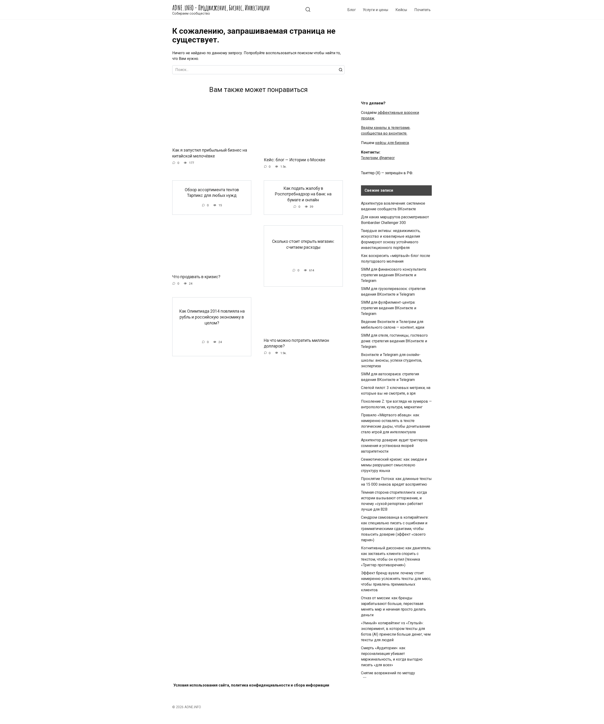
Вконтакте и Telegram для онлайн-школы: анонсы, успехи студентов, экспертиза (391, 360)
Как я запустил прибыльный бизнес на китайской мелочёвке (209, 153)
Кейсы (401, 10)
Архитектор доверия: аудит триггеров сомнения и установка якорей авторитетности (394, 446)
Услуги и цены (375, 10)
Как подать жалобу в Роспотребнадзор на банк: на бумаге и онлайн (303, 194)
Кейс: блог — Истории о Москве (294, 159)
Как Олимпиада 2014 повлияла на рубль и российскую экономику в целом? (212, 317)
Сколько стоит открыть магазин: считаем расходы (303, 244)
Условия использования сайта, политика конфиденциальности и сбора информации (251, 685)
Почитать (422, 10)
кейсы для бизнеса (392, 143)
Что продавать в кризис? (196, 276)
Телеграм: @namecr (378, 158)
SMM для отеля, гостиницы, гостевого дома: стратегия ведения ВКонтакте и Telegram (394, 341)
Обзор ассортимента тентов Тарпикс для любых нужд (212, 192)
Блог (351, 10)
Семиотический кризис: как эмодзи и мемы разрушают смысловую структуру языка (394, 465)
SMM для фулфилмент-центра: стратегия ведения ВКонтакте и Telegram (388, 308)
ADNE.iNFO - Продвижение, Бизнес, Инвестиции (221, 7)
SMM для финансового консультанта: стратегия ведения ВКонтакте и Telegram (394, 275)
